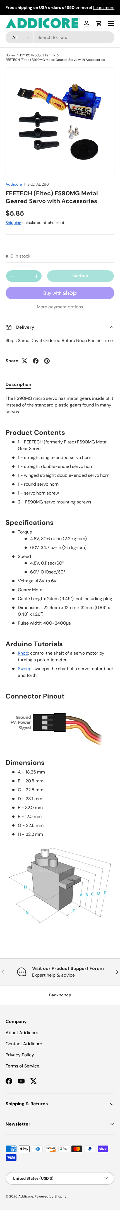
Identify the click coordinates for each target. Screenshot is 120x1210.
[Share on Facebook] (35, 360)
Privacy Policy (20, 1055)
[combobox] (60, 37)
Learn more (103, 7)
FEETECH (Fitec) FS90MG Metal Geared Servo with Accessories (55, 60)
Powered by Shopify (50, 1196)
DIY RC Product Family (37, 55)
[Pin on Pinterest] (46, 360)
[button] (99, 24)
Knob (23, 653)
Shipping (13, 222)
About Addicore (22, 1033)
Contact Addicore (24, 1044)
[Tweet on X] (24, 360)
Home (10, 55)
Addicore (14, 184)
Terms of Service (22, 1066)
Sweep (25, 669)
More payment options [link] (60, 307)
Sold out (80, 275)
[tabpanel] (60, 665)
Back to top (60, 994)
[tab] (18, 384)
